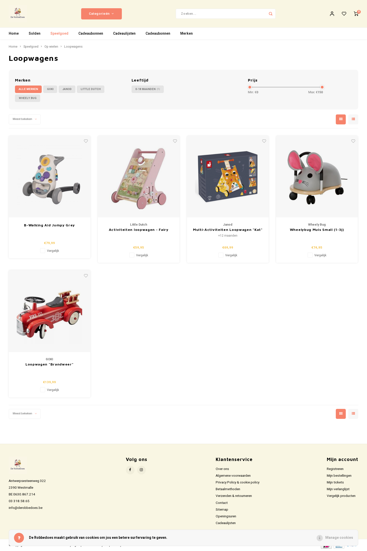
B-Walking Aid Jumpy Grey (49, 225)
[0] (356, 13)
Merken (186, 33)
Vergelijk (53, 251)
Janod (67, 89)
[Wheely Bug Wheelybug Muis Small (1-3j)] (317, 177)
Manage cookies (339, 537)
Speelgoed (59, 33)
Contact (222, 502)
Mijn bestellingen (339, 475)
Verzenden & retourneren (234, 495)
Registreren (335, 468)
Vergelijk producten (341, 495)
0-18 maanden (147, 89)
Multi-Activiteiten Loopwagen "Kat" (228, 229)
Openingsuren (226, 516)
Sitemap (222, 509)
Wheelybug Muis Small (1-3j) (317, 229)
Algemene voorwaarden (233, 475)
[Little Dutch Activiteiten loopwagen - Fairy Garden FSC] (139, 177)
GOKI (50, 89)
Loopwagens (73, 46)
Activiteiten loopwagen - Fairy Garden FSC (139, 229)
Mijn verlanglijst (338, 489)
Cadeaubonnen (90, 33)
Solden (34, 33)
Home (14, 33)
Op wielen (51, 46)
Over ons (222, 468)
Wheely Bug (27, 98)
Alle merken (28, 89)
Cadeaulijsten (124, 33)
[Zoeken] (271, 14)
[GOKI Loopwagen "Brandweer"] (50, 311)
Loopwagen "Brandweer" (49, 364)
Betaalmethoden (228, 489)
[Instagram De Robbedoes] (141, 470)
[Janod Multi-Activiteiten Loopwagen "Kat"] (228, 177)
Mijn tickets (335, 482)
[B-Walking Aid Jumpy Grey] (50, 177)
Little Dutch (91, 89)
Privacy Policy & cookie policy (237, 482)
